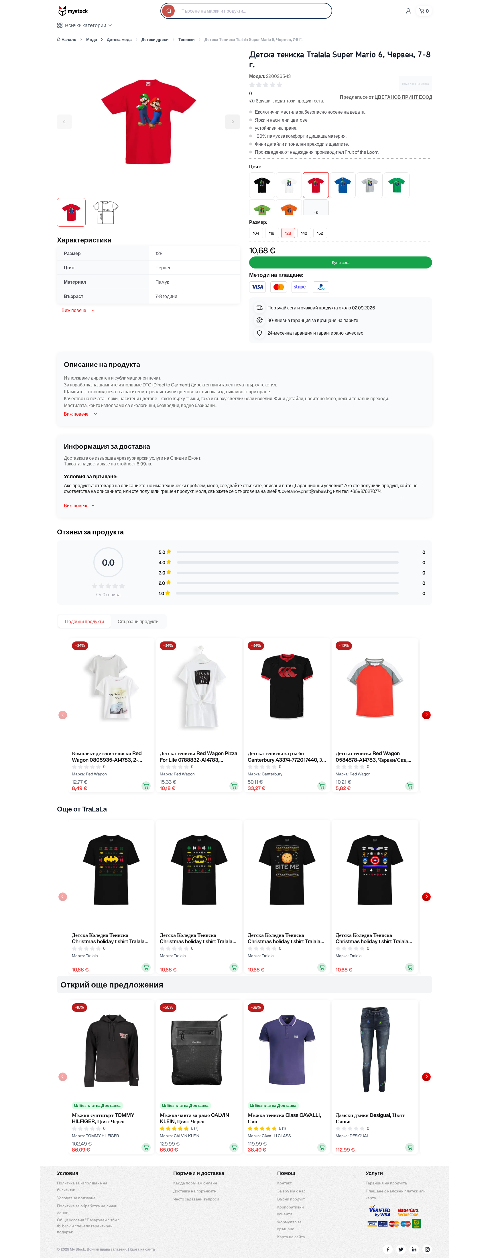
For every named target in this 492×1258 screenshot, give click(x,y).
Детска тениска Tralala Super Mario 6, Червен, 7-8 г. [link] (253, 39)
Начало (69, 39)
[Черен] (262, 185)
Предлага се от (386, 97)
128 (288, 233)
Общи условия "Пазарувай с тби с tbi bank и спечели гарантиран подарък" (88, 1226)
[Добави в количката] (146, 786)
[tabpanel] (244, 715)
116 (271, 233)
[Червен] (316, 185)
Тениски (186, 39)
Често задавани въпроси (196, 1199)
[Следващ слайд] (426, 715)
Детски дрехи (155, 39)
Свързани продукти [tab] (138, 621)
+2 (316, 212)
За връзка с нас (291, 1191)
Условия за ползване (76, 1198)
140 (304, 233)
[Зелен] (397, 185)
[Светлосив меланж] (370, 185)
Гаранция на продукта (386, 1183)
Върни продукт (291, 1199)
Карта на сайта (291, 1237)
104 (256, 233)
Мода (91, 39)
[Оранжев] (289, 212)
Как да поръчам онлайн (195, 1183)
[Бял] (289, 185)
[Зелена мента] (262, 212)
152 (320, 233)
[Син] (343, 185)
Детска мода (119, 39)
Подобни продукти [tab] (84, 621)
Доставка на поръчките (194, 1191)
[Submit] (169, 11)
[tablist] (112, 621)
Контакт (284, 1183)
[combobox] (246, 11)
